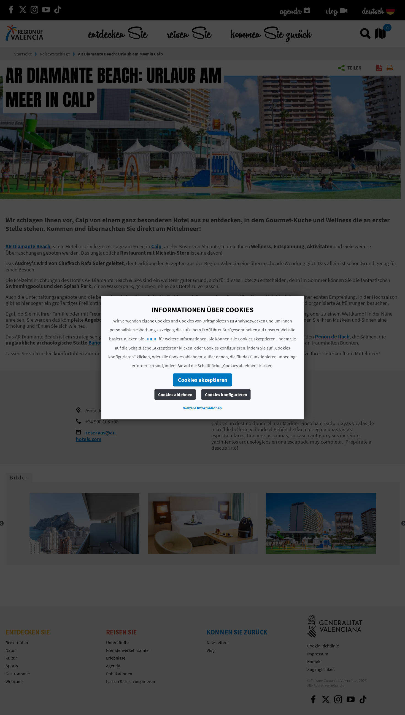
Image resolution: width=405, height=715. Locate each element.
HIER (151, 339)
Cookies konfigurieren (226, 394)
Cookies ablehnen (175, 394)
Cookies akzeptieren (202, 379)
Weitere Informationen (202, 407)
